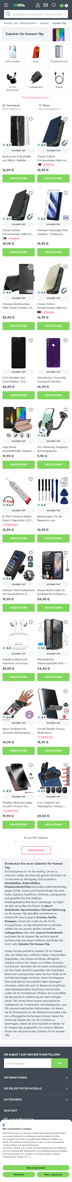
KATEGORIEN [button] (13, 1099)
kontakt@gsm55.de (22, 1119)
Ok (60, 1063)
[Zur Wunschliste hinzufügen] (31, 119)
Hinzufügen (18, 178)
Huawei (44, 23)
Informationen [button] (15, 1077)
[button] (53, 164)
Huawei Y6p (59, 23)
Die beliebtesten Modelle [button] (23, 1088)
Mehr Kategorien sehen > (36, 97)
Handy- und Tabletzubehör (20, 23)
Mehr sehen (36, 850)
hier (29, 1156)
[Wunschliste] (54, 5)
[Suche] (8, 14)
